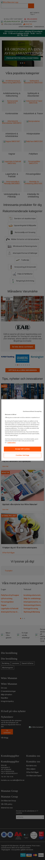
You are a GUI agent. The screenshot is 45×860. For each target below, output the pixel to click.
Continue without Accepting (32, 411)
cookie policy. (11, 442)
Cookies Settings (22, 455)
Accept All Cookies (22, 449)
